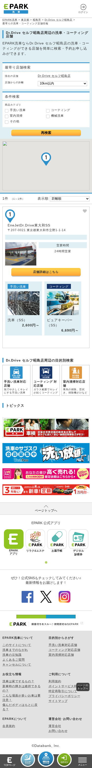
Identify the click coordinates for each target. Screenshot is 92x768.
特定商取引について (63, 691)
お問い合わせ (58, 731)
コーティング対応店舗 (64, 650)
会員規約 (8, 726)
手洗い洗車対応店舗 (63, 645)
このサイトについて (16, 645)
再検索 (46, 133)
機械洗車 (57, 115)
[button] (46, 159)
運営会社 (55, 726)
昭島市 (37, 19)
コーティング (60, 110)
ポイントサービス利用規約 (68, 686)
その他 (14, 121)
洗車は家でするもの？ (18, 681)
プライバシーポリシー (64, 696)
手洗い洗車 (18, 110)
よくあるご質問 (13, 659)
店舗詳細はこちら (46, 272)
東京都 (25, 19)
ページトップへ (46, 510)
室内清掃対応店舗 (61, 654)
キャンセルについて (16, 664)
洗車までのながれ (15, 650)
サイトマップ (58, 701)
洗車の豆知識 (12, 654)
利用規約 (55, 681)
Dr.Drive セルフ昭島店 (58, 19)
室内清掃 (16, 115)
